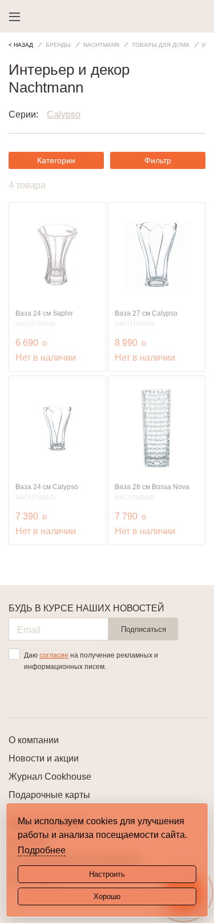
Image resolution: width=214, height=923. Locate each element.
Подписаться (143, 629)
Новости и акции (44, 758)
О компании (34, 740)
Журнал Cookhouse (50, 776)
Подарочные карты (49, 795)
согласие (53, 655)
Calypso (63, 114)
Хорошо (107, 896)
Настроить (107, 874)
